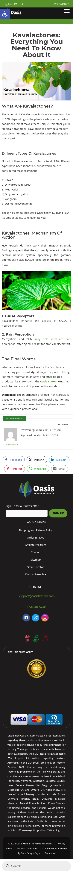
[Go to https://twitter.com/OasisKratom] (35, 617)
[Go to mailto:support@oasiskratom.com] (36, 596)
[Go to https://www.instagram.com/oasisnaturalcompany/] (45, 617)
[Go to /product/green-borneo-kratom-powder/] (35, 638)
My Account (61, 3)
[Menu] (67, 11)
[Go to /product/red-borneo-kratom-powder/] (26, 638)
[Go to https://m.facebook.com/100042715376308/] (26, 617)
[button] (8, 4)
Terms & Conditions (27, 848)
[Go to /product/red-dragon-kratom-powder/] (45, 638)
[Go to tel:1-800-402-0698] (36, 606)
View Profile (12, 444)
